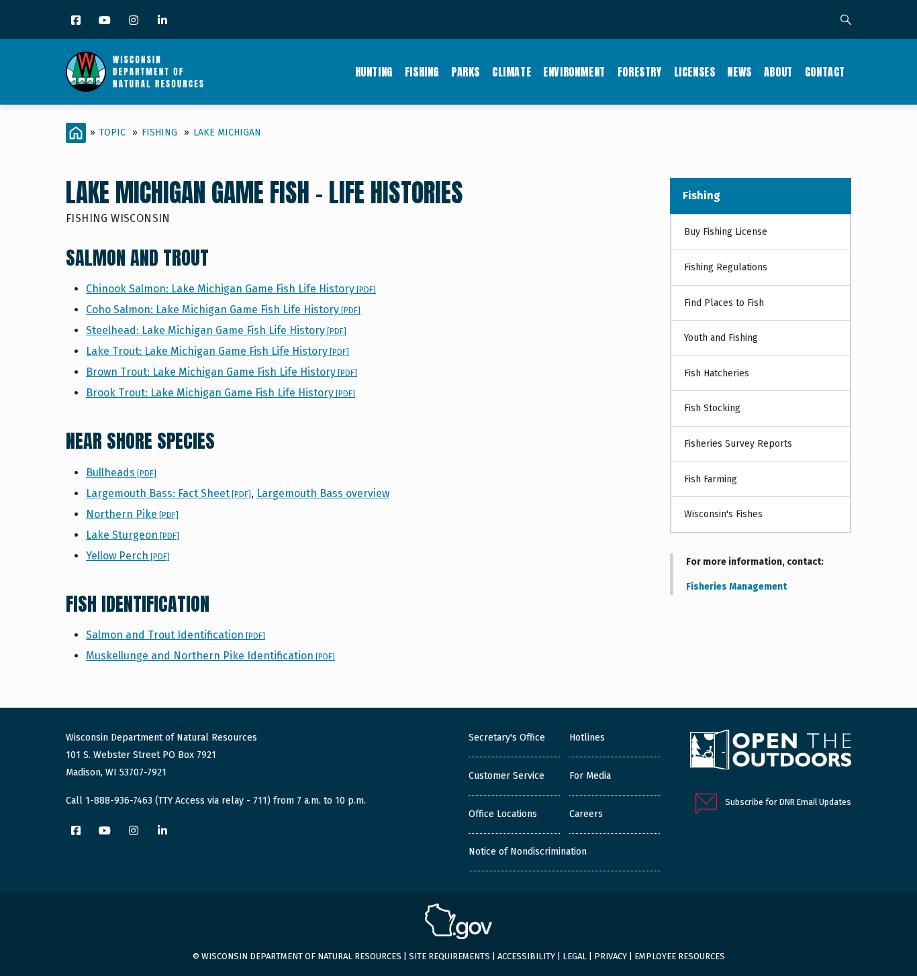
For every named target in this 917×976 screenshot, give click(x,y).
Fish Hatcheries (716, 373)
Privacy (610, 956)
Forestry (640, 72)
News (739, 72)
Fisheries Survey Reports (738, 443)
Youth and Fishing (721, 337)
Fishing (422, 72)
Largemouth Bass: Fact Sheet (168, 493)
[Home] (134, 72)
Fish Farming (710, 479)
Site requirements (449, 956)
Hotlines (587, 737)
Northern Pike (132, 514)
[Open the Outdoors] (770, 751)
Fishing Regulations (725, 267)
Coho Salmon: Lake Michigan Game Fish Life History (223, 309)
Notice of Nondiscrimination (528, 851)
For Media (590, 775)
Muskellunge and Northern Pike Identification (210, 655)
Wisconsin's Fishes (723, 514)
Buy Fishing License (725, 231)
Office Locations (503, 814)
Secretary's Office (507, 737)
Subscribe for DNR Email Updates (788, 802)
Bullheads (121, 472)
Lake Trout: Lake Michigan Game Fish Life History (217, 351)
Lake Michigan (227, 132)
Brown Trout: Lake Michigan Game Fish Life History (221, 372)
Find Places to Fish (724, 303)
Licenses (695, 72)
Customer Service (506, 775)
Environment (574, 72)
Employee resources (679, 956)
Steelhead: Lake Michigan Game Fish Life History (216, 330)
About (778, 72)
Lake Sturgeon (132, 535)
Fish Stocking (712, 408)
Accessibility (526, 956)
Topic (112, 132)
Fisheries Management (736, 586)
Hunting (374, 72)
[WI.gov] (458, 923)
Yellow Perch (128, 555)
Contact (825, 72)
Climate (511, 72)
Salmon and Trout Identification (175, 635)
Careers (586, 814)
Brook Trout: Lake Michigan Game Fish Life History (220, 392)
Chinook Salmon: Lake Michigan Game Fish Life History (231, 288)
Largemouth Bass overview (322, 493)
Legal (575, 956)
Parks (465, 72)
